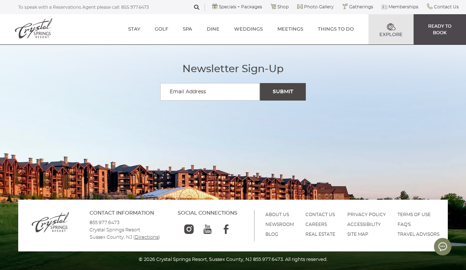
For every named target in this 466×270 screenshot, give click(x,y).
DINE (213, 29)
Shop (283, 7)
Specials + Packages (240, 7)
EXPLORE (391, 34)
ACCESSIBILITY (364, 224)
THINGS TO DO (336, 29)
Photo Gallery (319, 7)
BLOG (271, 234)
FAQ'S (404, 224)
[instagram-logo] (189, 229)
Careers (316, 224)
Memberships (403, 7)
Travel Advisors (418, 234)
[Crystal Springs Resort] (34, 29)
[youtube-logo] (207, 229)
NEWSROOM (279, 224)
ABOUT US (277, 214)
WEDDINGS (248, 29)
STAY (134, 29)
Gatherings (361, 7)
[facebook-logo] (226, 229)
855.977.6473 (135, 7)
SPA (187, 29)
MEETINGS (290, 29)
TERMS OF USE (414, 214)
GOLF (161, 29)
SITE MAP (357, 234)
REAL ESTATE (320, 234)
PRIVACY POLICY (366, 214)
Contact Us (446, 7)
